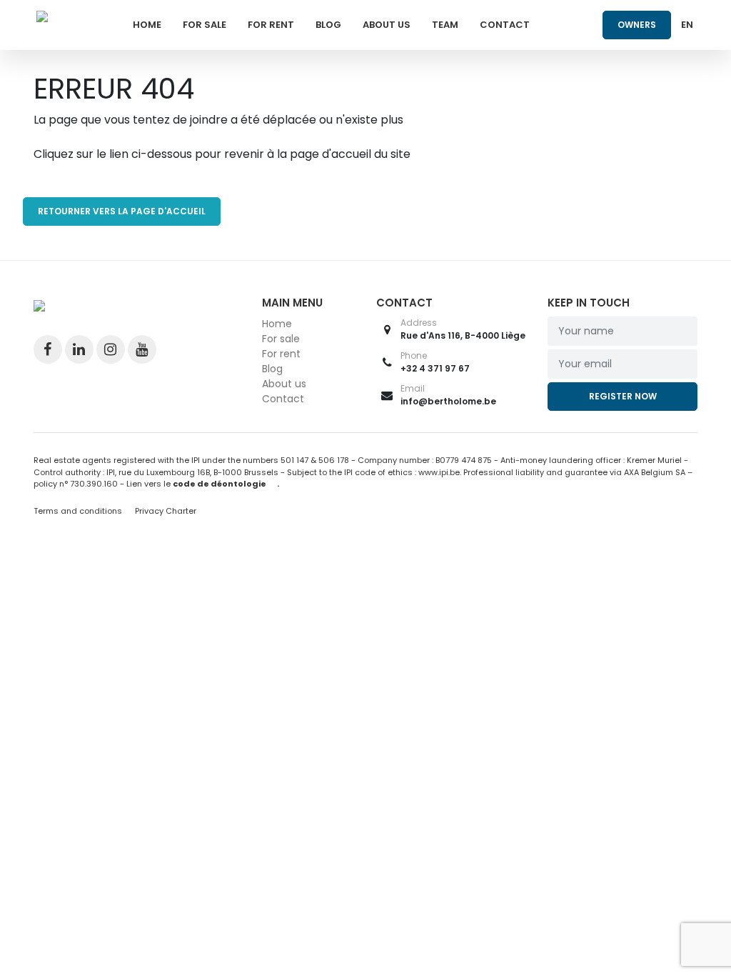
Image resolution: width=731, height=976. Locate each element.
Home (147, 24)
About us (386, 24)
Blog (328, 24)
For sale (204, 24)
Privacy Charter (165, 511)
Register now (623, 396)
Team (445, 24)
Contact (505, 24)
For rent (271, 24)
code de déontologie (219, 483)
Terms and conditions (79, 511)
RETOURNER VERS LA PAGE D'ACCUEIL (122, 211)
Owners (636, 25)
